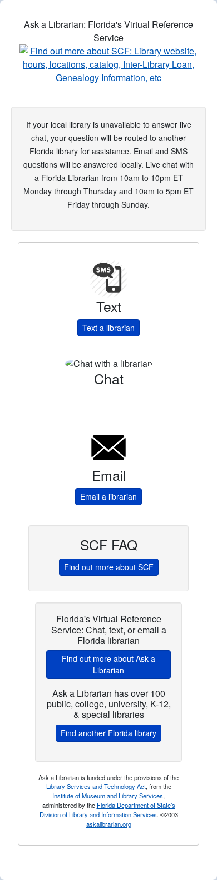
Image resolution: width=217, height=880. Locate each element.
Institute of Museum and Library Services (107, 795)
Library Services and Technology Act (96, 786)
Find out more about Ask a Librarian (108, 664)
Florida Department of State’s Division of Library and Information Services (107, 810)
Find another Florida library (108, 732)
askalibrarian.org (108, 823)
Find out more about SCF (109, 566)
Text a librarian (108, 327)
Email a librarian (108, 496)
